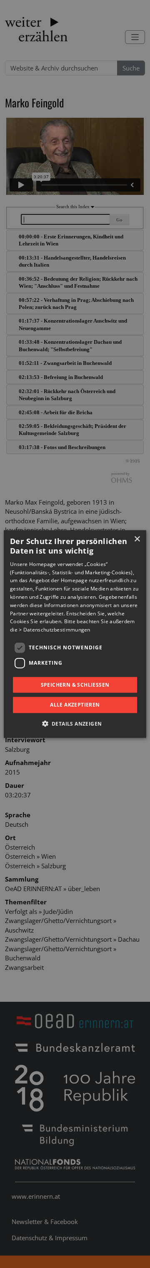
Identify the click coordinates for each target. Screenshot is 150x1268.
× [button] (137, 539)
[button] (75, 723)
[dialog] (75, 634)
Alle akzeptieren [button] (75, 704)
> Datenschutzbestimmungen (54, 629)
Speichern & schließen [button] (75, 684)
